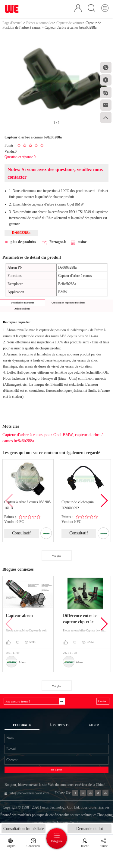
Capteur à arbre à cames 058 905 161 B (27, 505)
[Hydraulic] (90, 793)
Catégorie (56, 841)
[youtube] (105, 793)
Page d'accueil (12, 23)
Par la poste (56, 769)
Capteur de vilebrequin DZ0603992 (77, 505)
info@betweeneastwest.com (29, 793)
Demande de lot (89, 828)
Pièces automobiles (39, 23)
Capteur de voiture (69, 23)
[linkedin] (83, 793)
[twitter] (98, 793)
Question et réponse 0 (20, 157)
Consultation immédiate (23, 828)
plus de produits (23, 242)
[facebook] (75, 793)
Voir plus (56, 556)
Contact (103, 701)
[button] (104, 500)
